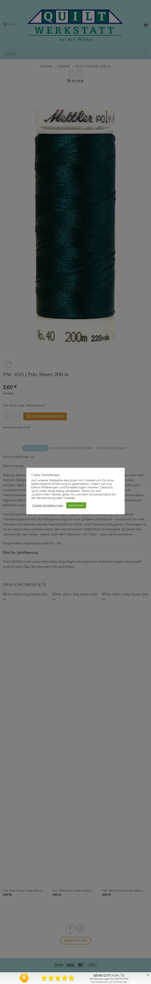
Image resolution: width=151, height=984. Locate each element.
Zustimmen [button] (76, 505)
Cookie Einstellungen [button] (47, 505)
